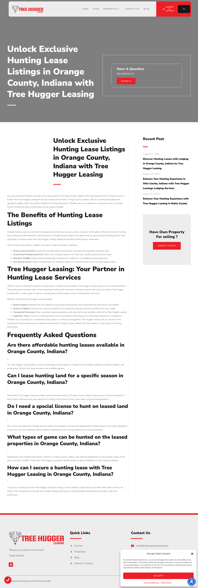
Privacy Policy (166, 582)
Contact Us (132, 9)
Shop (96, 9)
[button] (192, 553)
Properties (110, 9)
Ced (48, 581)
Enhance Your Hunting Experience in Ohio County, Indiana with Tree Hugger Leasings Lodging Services (166, 183)
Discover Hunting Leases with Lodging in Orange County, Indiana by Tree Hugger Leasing (165, 163)
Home (85, 9)
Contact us (126, 80)
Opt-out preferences (151, 582)
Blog (147, 9)
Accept (158, 575)
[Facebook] (11, 564)
